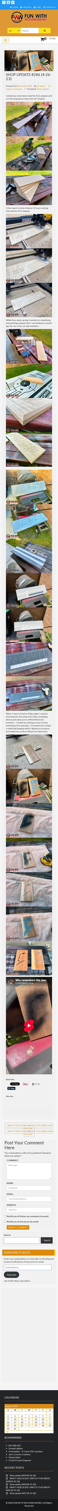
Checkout (51, 7)
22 (50, 1422)
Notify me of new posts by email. (23, 1221)
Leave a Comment (14, 89)
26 (29, 1425)
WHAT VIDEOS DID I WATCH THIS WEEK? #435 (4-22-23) (30, 1127)
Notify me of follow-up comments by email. (28, 1216)
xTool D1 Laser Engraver (20, 1460)
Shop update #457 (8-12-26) (23, 1493)
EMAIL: (10, 1194)
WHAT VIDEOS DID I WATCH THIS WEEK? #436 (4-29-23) (30, 1132)
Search (7, 1235)
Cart (38, 7)
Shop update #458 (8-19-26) (23, 1484)
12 (29, 1419)
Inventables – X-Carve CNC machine (26, 1451)
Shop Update (43, 89)
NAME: (10, 1183)
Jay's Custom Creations (20, 1454)
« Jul (6, 1431)
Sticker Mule (14, 1457)
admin (42, 86)
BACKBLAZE (15, 1445)
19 (29, 1422)
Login (15, 7)
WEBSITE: (12, 1205)
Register (27, 7)
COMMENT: (13, 1160)
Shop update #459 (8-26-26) (23, 1475)
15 (50, 1419)
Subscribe (11, 1274)
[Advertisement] (16, 1334)
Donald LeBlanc (16, 1448)
